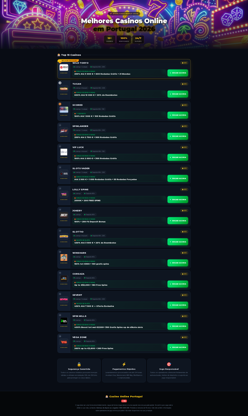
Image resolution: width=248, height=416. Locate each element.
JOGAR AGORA (179, 73)
